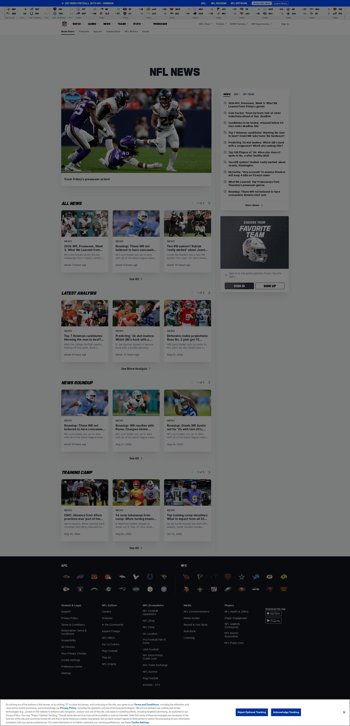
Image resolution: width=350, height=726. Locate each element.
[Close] (344, 712)
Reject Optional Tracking (252, 712)
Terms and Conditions (146, 704)
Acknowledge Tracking (286, 712)
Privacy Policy (68, 708)
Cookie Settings (140, 722)
